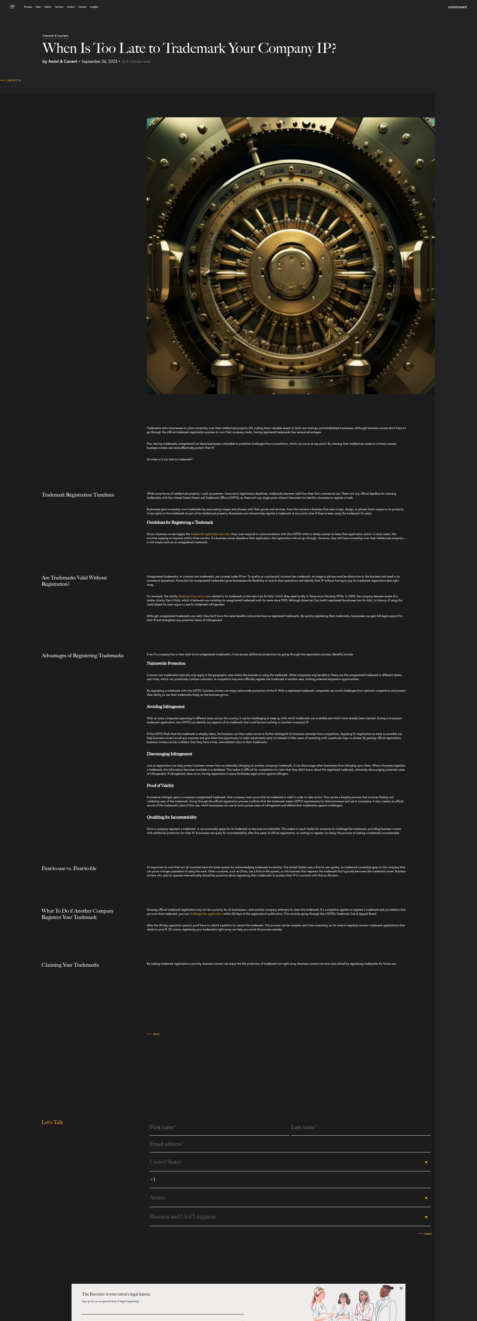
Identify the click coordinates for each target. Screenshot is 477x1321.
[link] (457, 7)
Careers (71, 7)
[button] (13, 5)
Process (28, 7)
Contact (82, 7)
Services (59, 7)
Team (38, 7)
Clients (47, 7)
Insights (94, 7)
